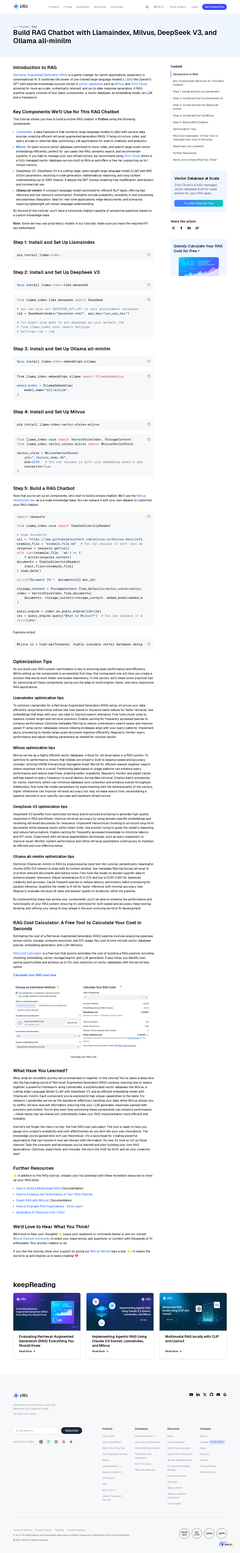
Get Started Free (214, 6)
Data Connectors (176, 1475)
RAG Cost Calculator (27, 953)
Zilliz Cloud (139, 84)
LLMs (127, 79)
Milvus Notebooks (145, 1469)
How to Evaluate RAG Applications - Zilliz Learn (49, 1206)
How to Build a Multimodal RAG (38, 1188)
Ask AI (228, 1544)
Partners (204, 1454)
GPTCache (108, 1478)
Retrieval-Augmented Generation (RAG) (40, 75)
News (203, 1448)
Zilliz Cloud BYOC (111, 1442)
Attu (104, 1484)
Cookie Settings (77, 1530)
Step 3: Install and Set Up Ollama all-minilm (196, 106)
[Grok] (56, 1442)
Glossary (172, 1481)
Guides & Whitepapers (179, 1460)
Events (204, 1460)
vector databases (91, 84)
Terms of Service (22, 1530)
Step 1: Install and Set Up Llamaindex (196, 91)
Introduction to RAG (185, 74)
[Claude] (63, 1442)
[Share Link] (197, 228)
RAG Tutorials (143, 1463)
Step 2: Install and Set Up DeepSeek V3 (198, 98)
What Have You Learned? (188, 146)
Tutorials (24, 26)
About (203, 1436)
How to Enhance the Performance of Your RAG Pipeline (54, 1194)
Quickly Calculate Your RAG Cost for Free (198, 248)
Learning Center (176, 1442)
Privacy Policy (43, 1530)
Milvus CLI (107, 1490)
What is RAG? (175, 1487)
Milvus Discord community (31, 1239)
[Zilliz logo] (20, 7)
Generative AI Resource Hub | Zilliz (40, 1212)
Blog (170, 1436)
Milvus (119, 84)
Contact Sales (208, 1466)
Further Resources (184, 153)
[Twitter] (205, 1394)
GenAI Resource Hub (178, 1448)
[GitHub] (211, 1394)
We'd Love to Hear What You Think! (195, 159)
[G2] (225, 1394)
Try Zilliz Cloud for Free (199, 203)
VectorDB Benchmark (147, 1448)
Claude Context (110, 1472)
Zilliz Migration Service (115, 1454)
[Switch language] (147, 7)
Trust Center (174, 1503)
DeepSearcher (110, 1466)
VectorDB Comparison (180, 1454)
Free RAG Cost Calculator (143, 1455)
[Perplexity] (48, 1442)
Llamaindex (24, 132)
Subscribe (71, 1430)
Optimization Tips (184, 129)
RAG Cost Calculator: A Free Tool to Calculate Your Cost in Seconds (195, 137)
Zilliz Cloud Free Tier (113, 1448)
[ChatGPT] (41, 1442)
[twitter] (173, 228)
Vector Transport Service (112, 1497)
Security (59, 1530)
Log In (195, 6)
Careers (204, 1442)
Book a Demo (178, 6)
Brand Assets (207, 1472)
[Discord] (218, 1394)
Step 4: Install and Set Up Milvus (193, 115)
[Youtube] (191, 1394)
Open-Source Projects (147, 1442)
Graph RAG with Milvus (32, 1200)
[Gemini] (71, 1442)
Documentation (143, 1436)
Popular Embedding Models (178, 1467)
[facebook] (181, 228)
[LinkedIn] (198, 1394)
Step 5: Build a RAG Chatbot (190, 122)
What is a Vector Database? (176, 1495)
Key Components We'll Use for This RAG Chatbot (198, 82)
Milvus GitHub (100, 1251)
